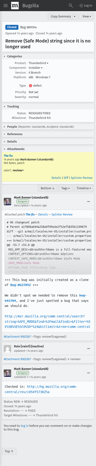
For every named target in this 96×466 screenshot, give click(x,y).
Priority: (20, 92)
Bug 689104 (28, 27)
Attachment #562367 (17, 336)
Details (56, 177)
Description (21, 205)
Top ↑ (9, 451)
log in (25, 425)
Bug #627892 (20, 285)
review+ (18, 170)
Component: (17, 67)
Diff (66, 177)
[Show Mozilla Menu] (15, 5)
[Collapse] (88, 201)
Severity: (20, 97)
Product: (20, 63)
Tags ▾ (66, 188)
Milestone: (19, 118)
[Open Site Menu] (5, 5)
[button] (85, 5)
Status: (21, 113)
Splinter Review (81, 177)
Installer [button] (36, 67)
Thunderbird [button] (38, 63)
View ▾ (86, 16)
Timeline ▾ (84, 188)
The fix (8, 155)
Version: (20, 72)
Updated (19, 350)
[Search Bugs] (71, 5)
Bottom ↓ (48, 188)
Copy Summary (61, 16)
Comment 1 (21, 377)
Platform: (20, 77)
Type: (22, 85)
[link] (48, 246)
